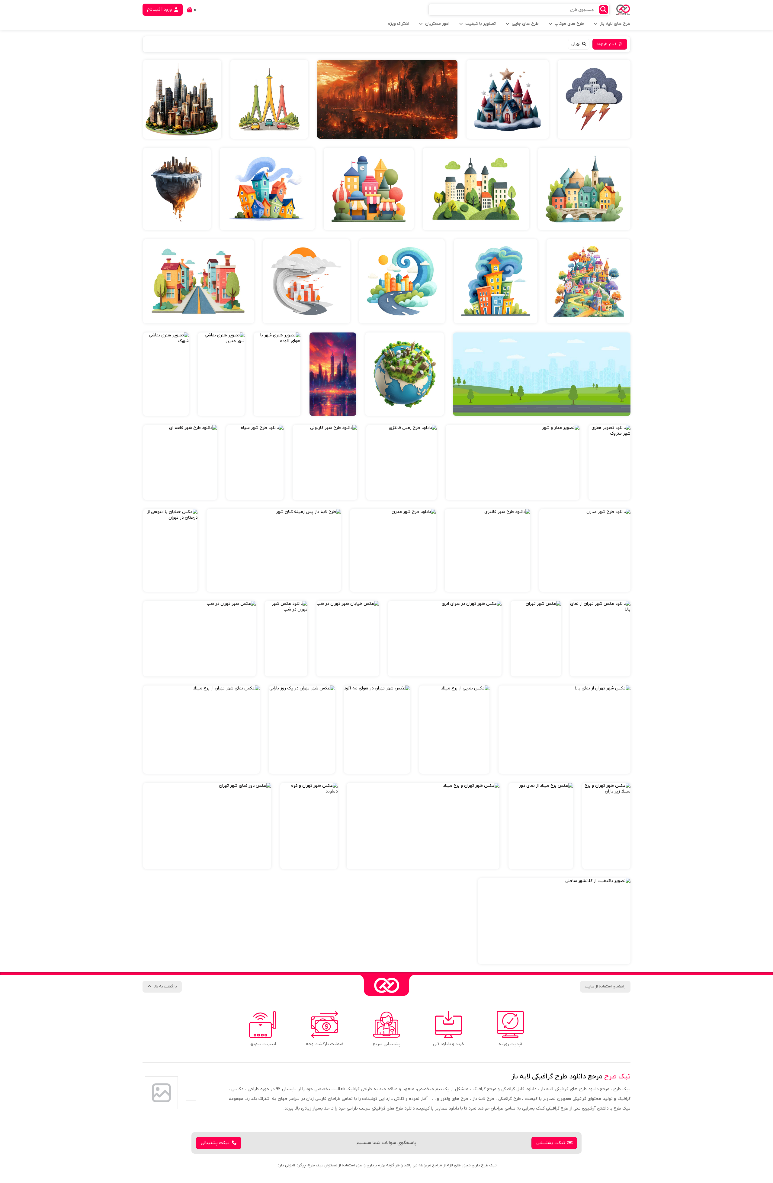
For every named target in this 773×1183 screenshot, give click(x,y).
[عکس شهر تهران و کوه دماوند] (309, 826)
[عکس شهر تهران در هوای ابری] (445, 638)
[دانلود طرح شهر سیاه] (255, 462)
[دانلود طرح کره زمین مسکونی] (404, 374)
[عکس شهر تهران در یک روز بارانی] (302, 729)
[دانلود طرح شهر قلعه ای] (180, 462)
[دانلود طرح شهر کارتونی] (369, 189)
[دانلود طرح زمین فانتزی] (401, 462)
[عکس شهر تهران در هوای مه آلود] (377, 729)
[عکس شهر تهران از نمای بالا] (564, 729)
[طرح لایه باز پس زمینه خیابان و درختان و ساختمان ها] (541, 374)
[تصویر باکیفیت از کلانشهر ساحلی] (554, 921)
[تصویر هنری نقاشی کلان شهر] (333, 374)
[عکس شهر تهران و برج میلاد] (423, 826)
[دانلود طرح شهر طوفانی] (306, 281)
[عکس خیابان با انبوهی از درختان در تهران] (170, 550)
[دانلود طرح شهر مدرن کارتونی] (269, 99)
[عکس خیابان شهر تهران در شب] (347, 638)
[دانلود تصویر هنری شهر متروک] (609, 462)
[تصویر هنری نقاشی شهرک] (166, 374)
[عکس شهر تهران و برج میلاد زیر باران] (606, 826)
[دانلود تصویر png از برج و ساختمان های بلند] (182, 99)
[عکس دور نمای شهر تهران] (207, 826)
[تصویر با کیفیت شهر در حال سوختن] (387, 99)
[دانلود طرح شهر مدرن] (584, 550)
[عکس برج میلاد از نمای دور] (540, 826)
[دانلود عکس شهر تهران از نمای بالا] (600, 638)
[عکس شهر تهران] (536, 638)
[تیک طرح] (386, 985)
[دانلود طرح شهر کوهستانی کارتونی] (588, 281)
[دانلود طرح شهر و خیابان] (198, 281)
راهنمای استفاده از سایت (605, 986)
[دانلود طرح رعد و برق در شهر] (594, 99)
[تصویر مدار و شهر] (512, 462)
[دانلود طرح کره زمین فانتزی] (177, 189)
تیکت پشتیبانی (550, 1143)
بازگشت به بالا (165, 986)
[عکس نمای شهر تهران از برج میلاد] (201, 729)
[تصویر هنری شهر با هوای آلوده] (277, 374)
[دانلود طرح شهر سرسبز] (476, 189)
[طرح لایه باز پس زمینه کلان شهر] (274, 550)
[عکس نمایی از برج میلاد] (454, 729)
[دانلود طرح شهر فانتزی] (487, 550)
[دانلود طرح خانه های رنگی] (267, 189)
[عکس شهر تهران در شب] (199, 638)
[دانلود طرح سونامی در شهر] (402, 281)
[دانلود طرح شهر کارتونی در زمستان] (508, 99)
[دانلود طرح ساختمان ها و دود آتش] (495, 281)
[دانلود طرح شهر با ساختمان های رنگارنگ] (584, 189)
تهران (576, 44)
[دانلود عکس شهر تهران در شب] (286, 638)
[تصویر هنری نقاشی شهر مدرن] (221, 374)
